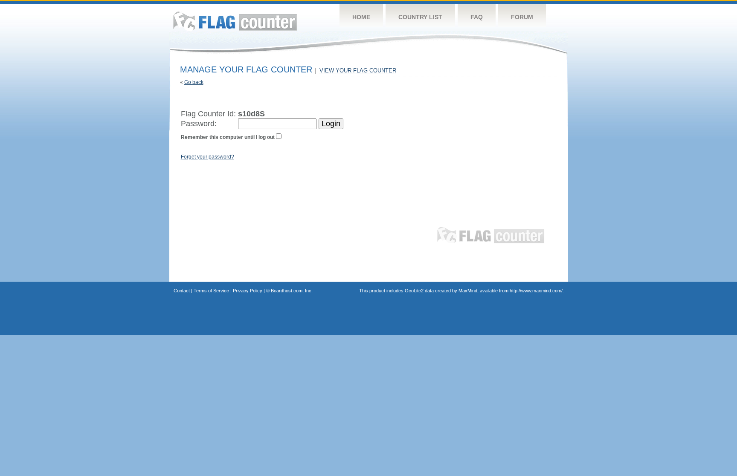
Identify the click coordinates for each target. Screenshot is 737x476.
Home (361, 17)
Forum (522, 17)
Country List (420, 17)
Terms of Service (211, 290)
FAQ (476, 17)
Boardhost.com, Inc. (292, 290)
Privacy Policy (247, 290)
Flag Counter (235, 21)
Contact (182, 290)
